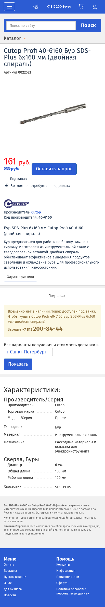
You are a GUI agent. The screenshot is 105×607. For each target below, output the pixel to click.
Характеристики (20, 277)
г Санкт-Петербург (27, 352)
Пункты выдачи (15, 577)
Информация (65, 571)
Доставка (10, 571)
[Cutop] (16, 204)
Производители (67, 577)
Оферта (62, 583)
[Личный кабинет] (94, 7)
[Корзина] (81, 6)
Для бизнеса (13, 589)
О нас (8, 583)
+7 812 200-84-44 (59, 6)
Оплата (9, 564)
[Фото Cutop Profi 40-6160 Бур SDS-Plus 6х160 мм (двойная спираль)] (52, 117)
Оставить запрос (54, 169)
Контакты (63, 564)
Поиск (88, 25)
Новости (10, 595)
